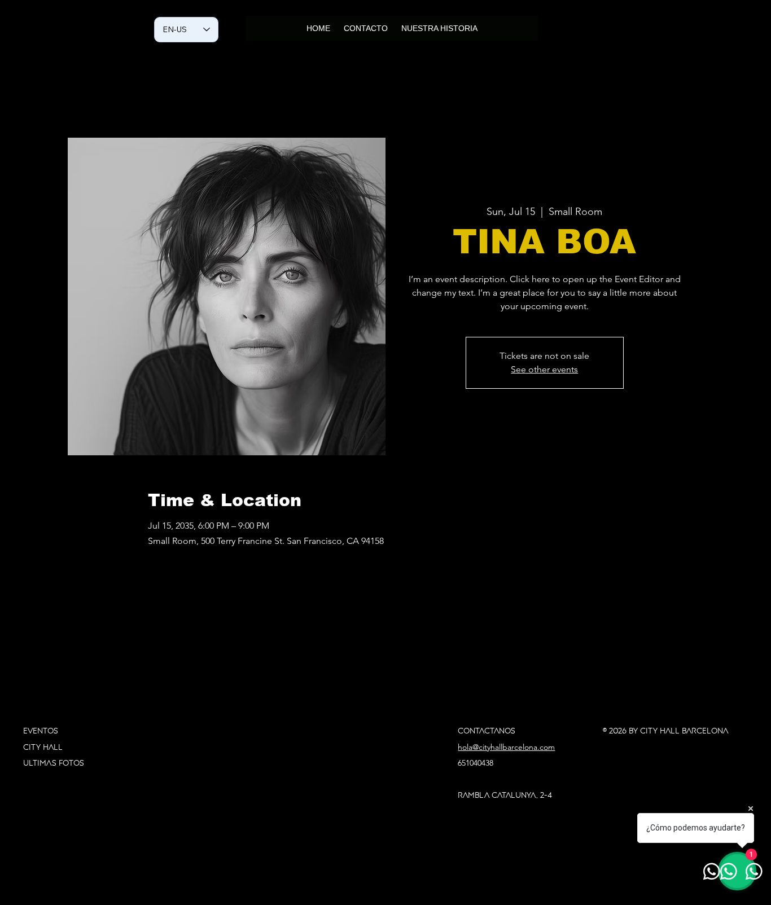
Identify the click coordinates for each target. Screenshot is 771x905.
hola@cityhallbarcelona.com (506, 747)
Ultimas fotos (53, 762)
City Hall (44, 747)
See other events (544, 369)
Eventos (40, 730)
